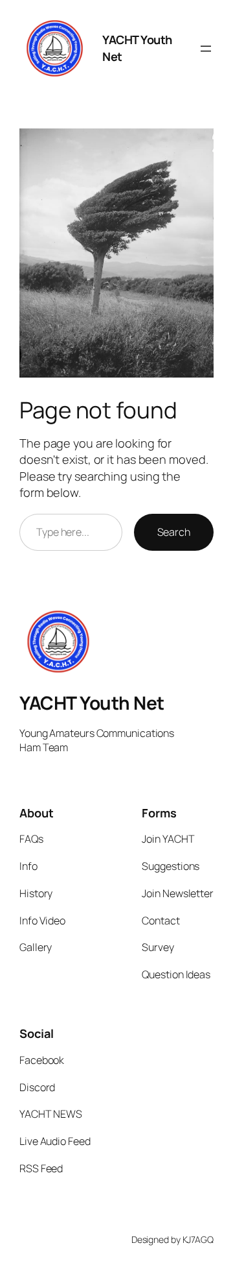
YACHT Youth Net (91, 702)
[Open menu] (206, 48)
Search (173, 532)
